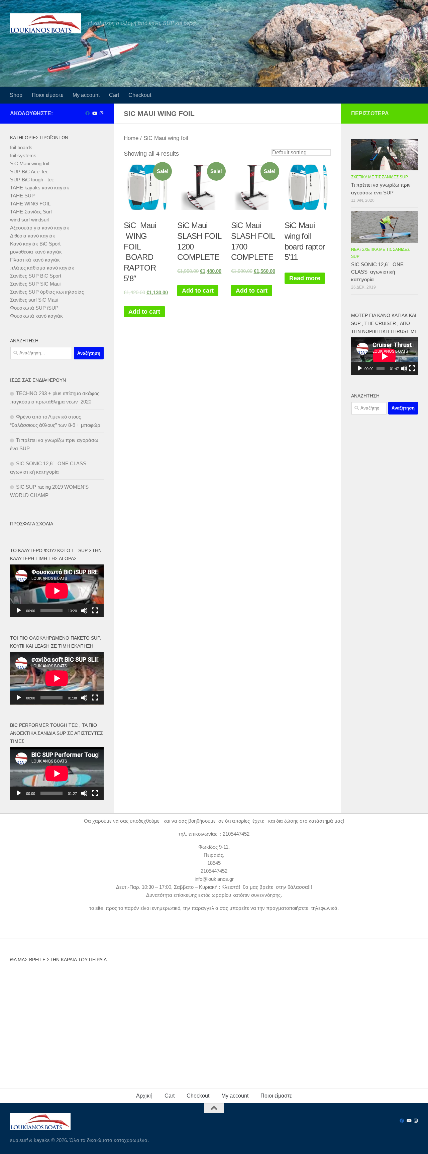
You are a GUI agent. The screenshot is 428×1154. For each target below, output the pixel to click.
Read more (304, 278)
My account (86, 95)
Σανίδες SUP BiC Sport (35, 276)
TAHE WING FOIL (30, 203)
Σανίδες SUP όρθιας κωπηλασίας (47, 292)
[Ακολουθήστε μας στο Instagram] (101, 113)
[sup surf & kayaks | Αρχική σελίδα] (45, 23)
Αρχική (144, 1096)
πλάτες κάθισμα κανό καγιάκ (42, 268)
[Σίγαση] (84, 610)
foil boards (21, 147)
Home (131, 138)
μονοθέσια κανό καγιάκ (36, 252)
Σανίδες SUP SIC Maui (35, 284)
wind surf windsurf (29, 219)
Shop (16, 95)
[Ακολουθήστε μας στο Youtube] (94, 113)
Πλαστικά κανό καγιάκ (35, 260)
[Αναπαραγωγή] (18, 610)
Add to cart (144, 311)
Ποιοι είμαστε (47, 95)
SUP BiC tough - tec (32, 179)
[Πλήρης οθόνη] (95, 610)
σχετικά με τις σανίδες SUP (379, 177)
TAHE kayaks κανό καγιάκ (39, 187)
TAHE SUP (22, 195)
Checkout (139, 95)
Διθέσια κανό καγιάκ (32, 235)
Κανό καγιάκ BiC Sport (35, 243)
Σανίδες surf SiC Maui (34, 300)
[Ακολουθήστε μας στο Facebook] (87, 113)
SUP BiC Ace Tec (29, 171)
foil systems (23, 155)
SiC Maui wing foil (29, 163)
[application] (57, 590)
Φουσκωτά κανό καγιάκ (36, 316)
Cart (114, 95)
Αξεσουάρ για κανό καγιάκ (39, 227)
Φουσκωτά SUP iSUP (34, 308)
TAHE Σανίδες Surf (31, 211)
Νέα (355, 249)
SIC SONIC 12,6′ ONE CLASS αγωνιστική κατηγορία (377, 272)
